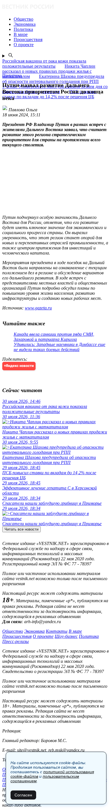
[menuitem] (61, 19)
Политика (89, 636)
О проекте (43, 636)
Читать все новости (21, 529)
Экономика (34, 631)
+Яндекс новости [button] (19, 366)
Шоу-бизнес (66, 636)
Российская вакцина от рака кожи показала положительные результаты (44, 64)
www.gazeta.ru (38, 307)
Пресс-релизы (15, 641)
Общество (12, 631)
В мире (75, 631)
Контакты (56, 631)
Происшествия (17, 636)
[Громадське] (55, 7)
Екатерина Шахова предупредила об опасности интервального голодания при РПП (53, 79)
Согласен (23, 795)
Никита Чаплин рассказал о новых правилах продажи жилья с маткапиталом (48, 71)
